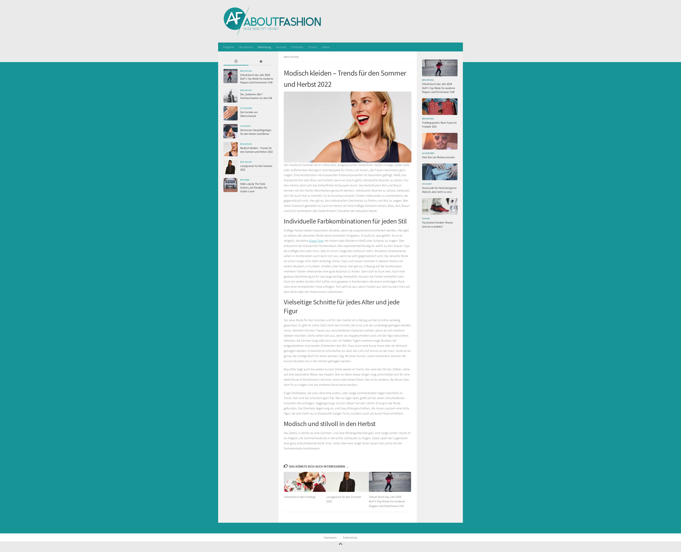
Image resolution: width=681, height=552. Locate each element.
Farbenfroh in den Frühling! (299, 497)
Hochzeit (281, 47)
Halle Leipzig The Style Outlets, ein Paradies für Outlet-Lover (253, 187)
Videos (326, 47)
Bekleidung (264, 47)
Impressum (330, 537)
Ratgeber (228, 47)
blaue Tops (316, 241)
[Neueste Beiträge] (235, 61)
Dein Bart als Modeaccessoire (438, 157)
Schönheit (297, 47)
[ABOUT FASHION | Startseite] (272, 21)
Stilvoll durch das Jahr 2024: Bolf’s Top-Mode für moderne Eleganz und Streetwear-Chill (387, 501)
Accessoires (246, 47)
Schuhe (312, 47)
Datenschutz (350, 537)
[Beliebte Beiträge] (260, 61)
